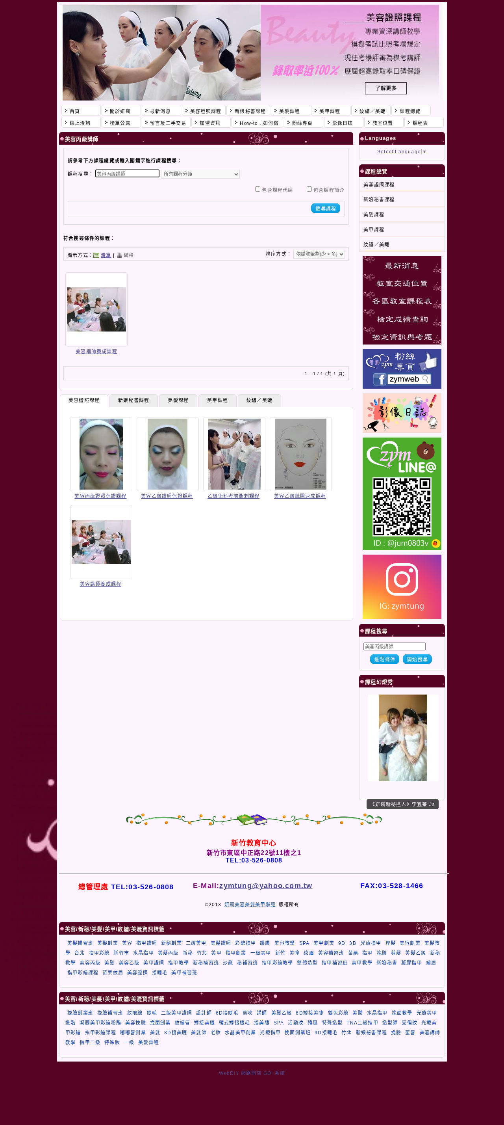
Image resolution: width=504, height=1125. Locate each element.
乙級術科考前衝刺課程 (233, 496)
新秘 (188, 953)
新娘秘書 (386, 963)
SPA (304, 943)
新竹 (280, 953)
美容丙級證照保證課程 (100, 496)
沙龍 (228, 963)
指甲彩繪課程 (82, 973)
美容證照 (137, 973)
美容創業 (410, 943)
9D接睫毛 (326, 1033)
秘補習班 (247, 963)
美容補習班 (331, 953)
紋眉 (309, 953)
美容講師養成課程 (96, 351)
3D (352, 943)
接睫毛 (160, 973)
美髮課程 (178, 400)
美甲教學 (362, 963)
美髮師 (199, 1033)
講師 (262, 1013)
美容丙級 (90, 963)
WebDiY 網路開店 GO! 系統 (252, 1073)
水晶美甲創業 (240, 1033)
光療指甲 (371, 943)
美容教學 (284, 943)
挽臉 (382, 953)
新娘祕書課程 (371, 1033)
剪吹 (248, 1013)
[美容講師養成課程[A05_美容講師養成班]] (101, 576)
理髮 (390, 943)
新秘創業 (171, 943)
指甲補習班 (335, 963)
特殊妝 (112, 1042)
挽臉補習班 (110, 1013)
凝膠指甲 (411, 963)
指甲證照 (146, 943)
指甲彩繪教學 (277, 963)
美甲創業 (323, 943)
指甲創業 (236, 953)
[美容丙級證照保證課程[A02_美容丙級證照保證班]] (101, 488)
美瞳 (294, 953)
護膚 (265, 943)
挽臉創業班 (80, 1013)
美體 (357, 1013)
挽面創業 (160, 1023)
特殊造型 (332, 1023)
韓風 (313, 1023)
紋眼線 (135, 1013)
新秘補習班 (206, 963)
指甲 (367, 953)
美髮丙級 (168, 953)
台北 (79, 953)
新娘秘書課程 (133, 400)
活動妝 (296, 1023)
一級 (129, 1042)
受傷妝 (409, 1023)
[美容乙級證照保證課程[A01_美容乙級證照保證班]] (168, 488)
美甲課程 (217, 400)
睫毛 (152, 1013)
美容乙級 (129, 963)
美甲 (216, 953)
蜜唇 (410, 1033)
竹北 (202, 953)
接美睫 (262, 1023)
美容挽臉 (135, 1023)
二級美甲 (196, 943)
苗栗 (353, 953)
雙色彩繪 (338, 1013)
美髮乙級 (415, 953)
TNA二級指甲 (362, 1023)
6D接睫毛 (227, 1013)
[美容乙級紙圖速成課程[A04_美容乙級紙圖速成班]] (301, 488)
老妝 (216, 1033)
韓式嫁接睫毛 (234, 1023)
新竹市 (121, 953)
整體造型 (307, 963)
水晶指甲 (143, 953)
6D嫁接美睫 (310, 1013)
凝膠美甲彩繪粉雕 (100, 1023)
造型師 (390, 1023)
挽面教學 (402, 1013)
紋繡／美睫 (259, 400)
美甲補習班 (184, 973)
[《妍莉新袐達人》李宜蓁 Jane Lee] (403, 779)
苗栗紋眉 (112, 973)
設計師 (204, 1013)
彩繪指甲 (245, 943)
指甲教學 (178, 963)
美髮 (109, 963)
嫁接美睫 (204, 1023)
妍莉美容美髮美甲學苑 (250, 904)
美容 (127, 943)
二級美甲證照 (176, 1013)
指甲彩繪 (99, 953)
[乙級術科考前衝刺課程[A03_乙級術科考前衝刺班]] (234, 488)
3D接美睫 (175, 1033)
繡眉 (431, 963)
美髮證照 (221, 943)
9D (341, 943)
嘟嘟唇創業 (133, 1033)
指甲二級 (90, 1042)
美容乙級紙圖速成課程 (300, 496)
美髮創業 (107, 943)
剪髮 (396, 953)
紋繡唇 (183, 1023)
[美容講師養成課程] (96, 343)
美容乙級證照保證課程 (167, 496)
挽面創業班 (298, 1033)
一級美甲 (260, 953)
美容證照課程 (84, 400)
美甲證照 (153, 963)
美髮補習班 (80, 943)
